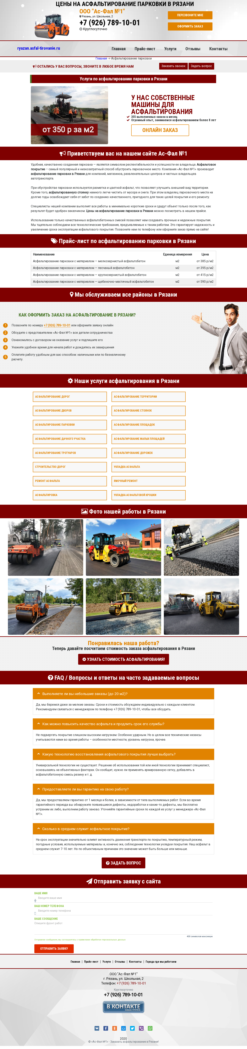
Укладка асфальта (127, 467)
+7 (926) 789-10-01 (110, 22)
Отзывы (192, 48)
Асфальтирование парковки (55, 424)
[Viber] (141, 1028)
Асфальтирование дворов (53, 410)
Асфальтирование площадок (134, 424)
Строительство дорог (50, 467)
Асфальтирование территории (135, 396)
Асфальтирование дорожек (133, 452)
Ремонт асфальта (47, 481)
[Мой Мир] (123, 1028)
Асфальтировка (46, 495)
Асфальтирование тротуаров (55, 452)
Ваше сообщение (46, 918)
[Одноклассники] (114, 1028)
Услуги (170, 48)
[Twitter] (132, 1028)
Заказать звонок (173, 66)
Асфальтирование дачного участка (60, 438)
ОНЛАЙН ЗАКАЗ (160, 130)
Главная (119, 48)
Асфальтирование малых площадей (139, 438)
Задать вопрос (201, 66)
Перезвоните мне (190, 15)
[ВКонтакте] (97, 1028)
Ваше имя (40, 893)
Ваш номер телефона (49, 906)
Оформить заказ (190, 26)
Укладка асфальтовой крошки (135, 495)
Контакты (218, 48)
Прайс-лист (145, 48)
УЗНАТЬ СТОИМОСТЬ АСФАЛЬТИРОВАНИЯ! (125, 659)
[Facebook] (105, 1028)
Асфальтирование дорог (52, 396)
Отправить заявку (54, 948)
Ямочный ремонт (126, 481)
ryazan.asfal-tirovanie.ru (38, 48)
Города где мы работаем (161, 961)
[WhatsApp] (150, 1028)
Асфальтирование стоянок (133, 410)
